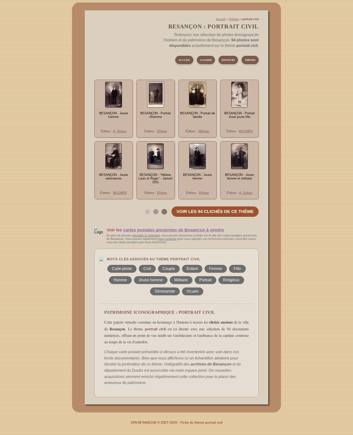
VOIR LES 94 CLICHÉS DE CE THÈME (215, 211)
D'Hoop (162, 131)
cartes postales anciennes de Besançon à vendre (173, 230)
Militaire (181, 280)
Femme (215, 269)
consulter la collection (146, 235)
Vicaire (193, 291)
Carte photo (122, 269)
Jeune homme (151, 280)
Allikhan (203, 131)
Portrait (205, 280)
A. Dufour (119, 131)
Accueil (220, 19)
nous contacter (167, 239)
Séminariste (165, 291)
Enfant (192, 269)
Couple (169, 269)
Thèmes (234, 19)
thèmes (250, 60)
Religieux (231, 280)
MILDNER (246, 131)
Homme (120, 280)
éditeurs (228, 60)
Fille (237, 269)
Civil (147, 269)
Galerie (206, 60)
